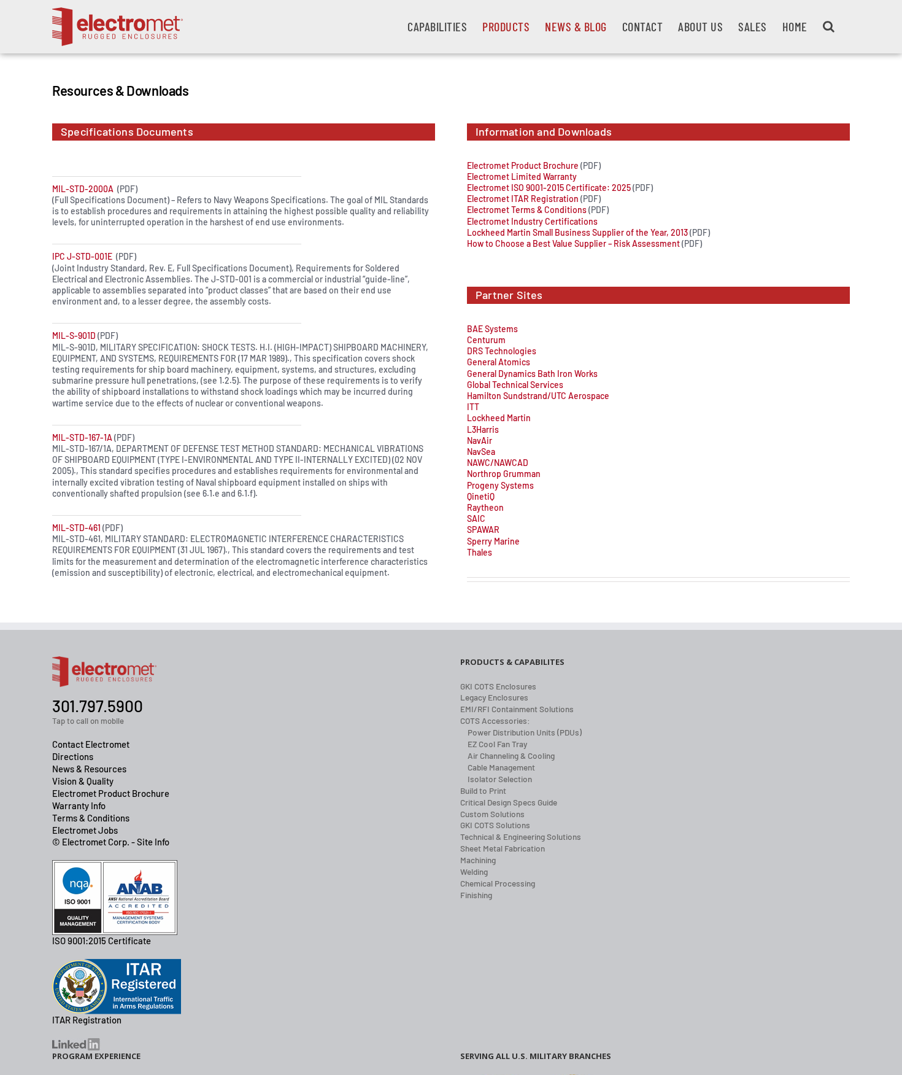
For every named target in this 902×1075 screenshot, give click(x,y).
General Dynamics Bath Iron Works (532, 373)
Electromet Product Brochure (523, 165)
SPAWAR (483, 529)
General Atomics (498, 362)
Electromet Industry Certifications (532, 221)
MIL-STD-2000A (83, 189)
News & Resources (89, 768)
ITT (473, 407)
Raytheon (485, 507)
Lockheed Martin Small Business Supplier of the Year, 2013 (577, 232)
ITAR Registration (86, 1019)
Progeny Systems (500, 485)
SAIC (476, 518)
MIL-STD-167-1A (82, 437)
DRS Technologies (501, 351)
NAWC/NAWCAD (497, 462)
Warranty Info (79, 805)
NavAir (479, 440)
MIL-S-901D (74, 335)
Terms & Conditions (90, 817)
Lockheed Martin (499, 418)
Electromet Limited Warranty (522, 176)
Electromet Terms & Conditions (527, 209)
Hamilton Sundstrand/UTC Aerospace (538, 395)
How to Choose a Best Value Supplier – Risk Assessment (573, 243)
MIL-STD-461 (76, 527)
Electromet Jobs (85, 830)
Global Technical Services (515, 384)
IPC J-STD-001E (82, 256)
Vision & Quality (83, 780)
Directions (72, 756)
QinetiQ (481, 496)
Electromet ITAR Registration (523, 198)
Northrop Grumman (504, 473)
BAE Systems (492, 329)
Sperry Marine (493, 541)
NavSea (481, 451)
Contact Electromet (90, 744)
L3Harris (483, 429)
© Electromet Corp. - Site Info (110, 841)
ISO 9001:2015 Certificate (101, 940)
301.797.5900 (97, 705)
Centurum (486, 340)
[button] (829, 26)
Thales (479, 552)
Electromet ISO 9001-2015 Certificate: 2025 (549, 187)
